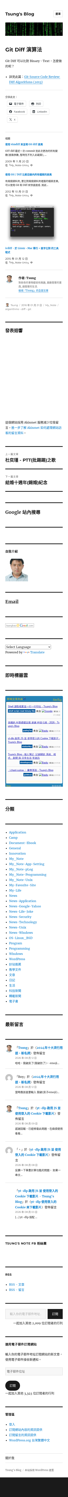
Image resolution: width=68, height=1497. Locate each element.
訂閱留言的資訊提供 (22, 1435)
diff (23, 309)
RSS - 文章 (16, 1284)
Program (15, 943)
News (13, 896)
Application (17, 832)
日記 (12, 980)
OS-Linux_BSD (20, 938)
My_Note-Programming (27, 874)
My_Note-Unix (21, 880)
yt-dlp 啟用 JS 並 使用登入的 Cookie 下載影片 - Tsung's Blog (36, 1196)
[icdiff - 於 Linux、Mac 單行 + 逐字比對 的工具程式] (32, 223)
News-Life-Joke (21, 911)
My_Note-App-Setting (26, 864)
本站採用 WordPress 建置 (39, 1470)
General (15, 848)
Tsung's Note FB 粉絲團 (26, 1243)
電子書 (13, 1001)
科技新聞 (15, 991)
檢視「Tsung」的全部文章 (33, 290)
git (29, 309)
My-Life (15, 890)
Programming (19, 948)
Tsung (14, 305)
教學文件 (15, 969)
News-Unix (17, 927)
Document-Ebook (22, 843)
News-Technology (23, 922)
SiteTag (57, 699)
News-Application (22, 901)
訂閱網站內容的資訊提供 (25, 1430)
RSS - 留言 (16, 1290)
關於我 (9, 1458)
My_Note (50, 305)
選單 (58, 13)
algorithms (12, 309)
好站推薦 (15, 964)
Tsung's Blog (19, 14)
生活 (12, 985)
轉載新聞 (15, 996)
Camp (13, 837)
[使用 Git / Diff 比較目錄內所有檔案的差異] (32, 185)
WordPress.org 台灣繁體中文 (29, 1440)
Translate (37, 652)
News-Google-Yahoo (25, 906)
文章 (12, 975)
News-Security (20, 917)
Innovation (17, 853)
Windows (16, 954)
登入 (12, 1424)
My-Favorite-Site (22, 885)
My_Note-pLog (21, 869)
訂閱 (55, 1314)
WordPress (17, 959)
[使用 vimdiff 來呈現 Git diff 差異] (32, 154)
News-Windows (21, 933)
